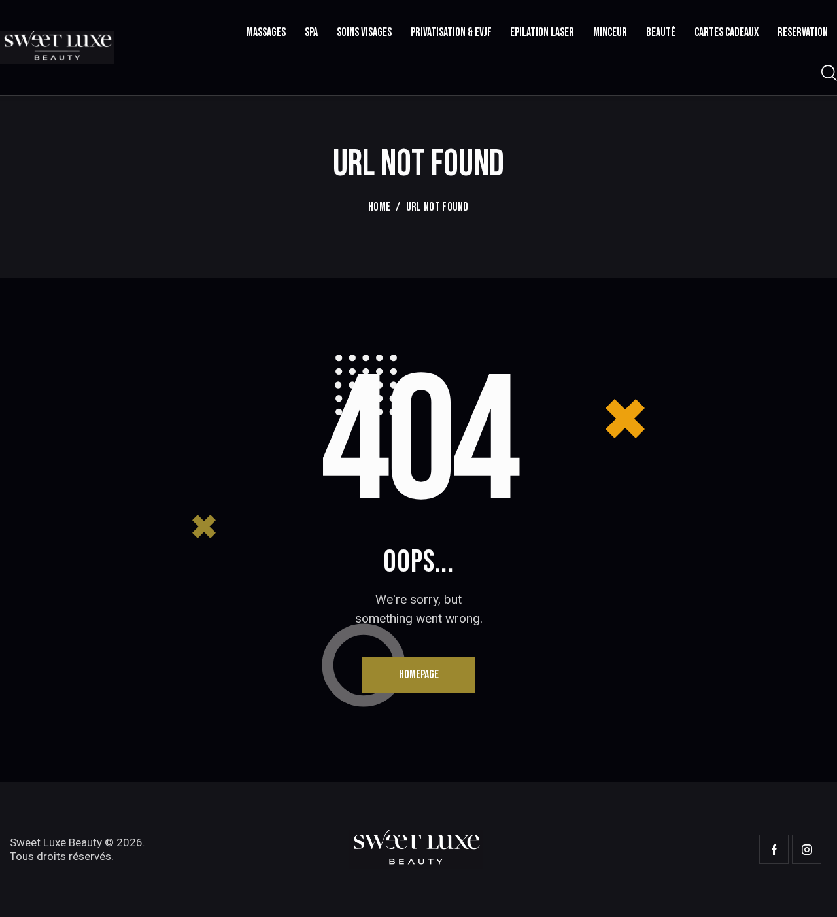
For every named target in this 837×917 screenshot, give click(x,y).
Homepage (419, 675)
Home (379, 207)
